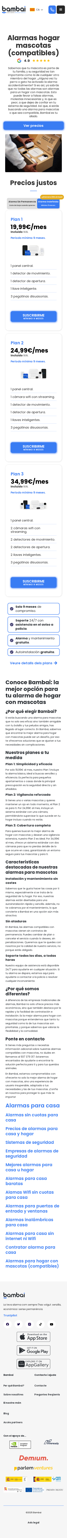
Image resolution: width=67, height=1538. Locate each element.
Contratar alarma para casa (30, 1249)
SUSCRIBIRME (33, 316)
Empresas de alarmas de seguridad (31, 1153)
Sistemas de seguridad (29, 1142)
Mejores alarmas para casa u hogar (28, 1167)
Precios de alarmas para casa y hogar (31, 1131)
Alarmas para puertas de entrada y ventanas (32, 1208)
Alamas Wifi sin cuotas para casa (29, 1194)
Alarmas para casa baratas (26, 1181)
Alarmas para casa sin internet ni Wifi (29, 1236)
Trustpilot (10, 1315)
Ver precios (33, 125)
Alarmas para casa (32, 1105)
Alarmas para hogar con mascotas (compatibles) (32, 1263)
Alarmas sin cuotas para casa (31, 1117)
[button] (36, 9)
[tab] (22, 203)
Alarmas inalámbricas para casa (29, 1222)
